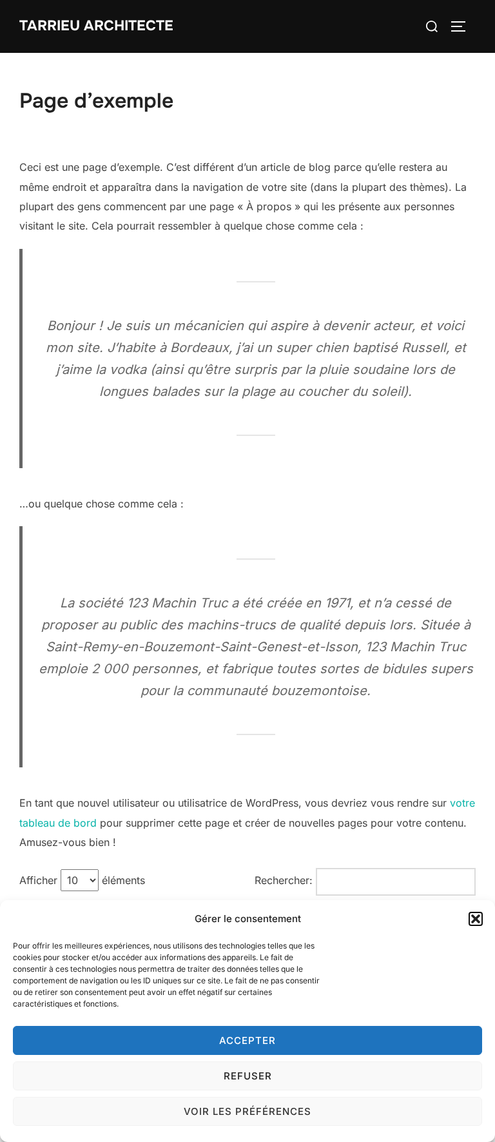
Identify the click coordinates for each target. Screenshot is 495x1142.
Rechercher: (284, 880)
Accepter (247, 1040)
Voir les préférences (247, 1111)
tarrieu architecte (96, 26)
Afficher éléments (82, 880)
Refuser (248, 1076)
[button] (475, 918)
